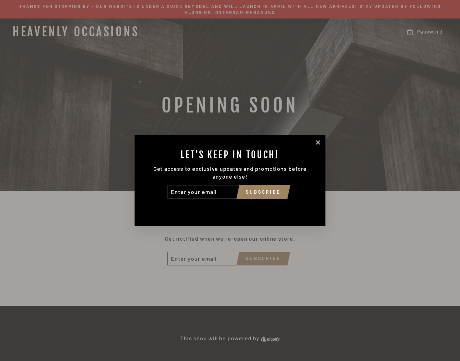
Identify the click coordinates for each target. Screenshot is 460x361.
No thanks (230, 207)
